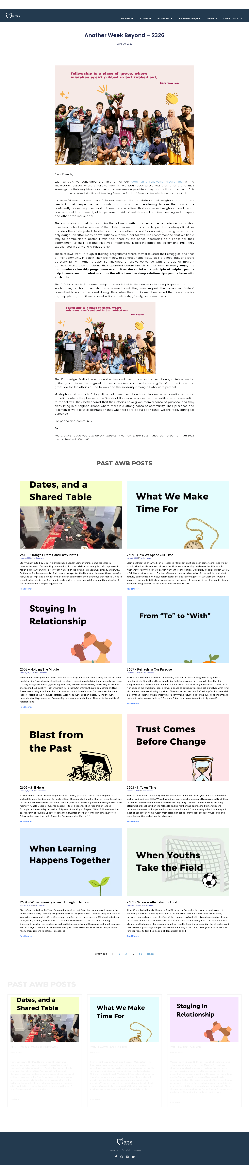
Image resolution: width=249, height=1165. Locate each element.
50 (140, 953)
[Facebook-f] (115, 1156)
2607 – (149, 669)
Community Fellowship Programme (157, 181)
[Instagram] (121, 1156)
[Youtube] (133, 1156)
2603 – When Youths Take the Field (152, 902)
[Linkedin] (127, 1156)
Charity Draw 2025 (232, 18)
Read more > (15, 1099)
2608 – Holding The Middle (39, 669)
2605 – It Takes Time (141, 787)
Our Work (143, 18)
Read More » (26, 588)
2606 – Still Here (32, 787)
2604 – (54, 902)
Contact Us (211, 18)
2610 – (49, 555)
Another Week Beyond (189, 18)
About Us (125, 18)
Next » (151, 953)
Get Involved (162, 18)
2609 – (150, 555)
